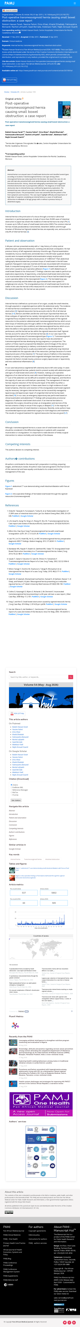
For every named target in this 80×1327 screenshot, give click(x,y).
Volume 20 (15, 92)
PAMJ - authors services (38, 1243)
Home (6, 92)
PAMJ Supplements (10, 1276)
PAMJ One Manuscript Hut (64, 1277)
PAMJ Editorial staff (10, 1280)
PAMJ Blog (7, 1259)
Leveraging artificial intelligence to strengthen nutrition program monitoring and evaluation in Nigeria (44, 1041)
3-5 (13, 313)
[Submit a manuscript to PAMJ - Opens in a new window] (41, 697)
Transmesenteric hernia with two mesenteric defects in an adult (55, 969)
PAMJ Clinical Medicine (12, 1235)
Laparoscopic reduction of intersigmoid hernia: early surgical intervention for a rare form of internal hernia (57, 980)
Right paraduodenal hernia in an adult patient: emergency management (23, 984)
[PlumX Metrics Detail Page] (15, 1025)
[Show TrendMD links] (72, 1011)
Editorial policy (34, 1235)
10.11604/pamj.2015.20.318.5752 (56, 14)
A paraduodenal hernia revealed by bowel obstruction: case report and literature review (22, 969)
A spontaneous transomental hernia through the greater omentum (23, 977)
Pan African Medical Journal (13, 1231)
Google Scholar (15, 849)
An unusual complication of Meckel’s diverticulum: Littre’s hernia (24, 991)
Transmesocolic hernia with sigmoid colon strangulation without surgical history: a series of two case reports (56, 998)
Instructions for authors (38, 1239)
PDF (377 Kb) (11, 80)
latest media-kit (63, 1294)
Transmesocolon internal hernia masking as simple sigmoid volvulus (57, 990)
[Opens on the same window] (9, 1213)
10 (15, 395)
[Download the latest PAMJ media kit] (59, 1304)
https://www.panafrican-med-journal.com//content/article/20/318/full (45, 70)
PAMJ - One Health (10, 1239)
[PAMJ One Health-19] (41, 1104)
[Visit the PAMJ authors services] (41, 1151)
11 (52, 405)
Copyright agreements (37, 1231)
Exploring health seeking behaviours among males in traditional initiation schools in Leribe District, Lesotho (43, 1062)
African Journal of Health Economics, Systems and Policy (12, 1252)
